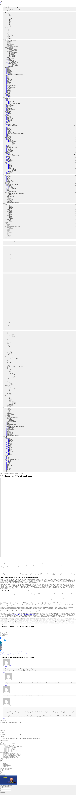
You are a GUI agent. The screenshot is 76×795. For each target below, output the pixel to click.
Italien (10, 217)
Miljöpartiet (11, 171)
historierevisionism (10, 151)
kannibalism (14, 170)
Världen (4, 203)
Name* (1, 770)
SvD (10, 21)
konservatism (9, 51)
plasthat (10, 166)
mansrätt (8, 156)
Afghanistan (9, 235)
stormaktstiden (9, 201)
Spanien (10, 216)
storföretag (9, 82)
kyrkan (10, 186)
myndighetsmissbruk (10, 105)
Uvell (8, 37)
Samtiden (8, 36)
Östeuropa (9, 219)
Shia (8, 135)
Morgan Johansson (15, 65)
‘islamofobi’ (9, 129)
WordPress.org (5, 766)
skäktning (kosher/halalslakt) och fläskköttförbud (15, 133)
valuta (8, 78)
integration (9, 139)
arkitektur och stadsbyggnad (12, 188)
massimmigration (8, 137)
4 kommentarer (20, 473)
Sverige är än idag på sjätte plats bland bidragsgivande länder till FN (23, 614)
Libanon (8, 230)
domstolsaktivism (10, 106)
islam (6, 123)
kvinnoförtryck (9, 130)
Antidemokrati (5, 97)
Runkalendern (9, 10)
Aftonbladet (11, 18)
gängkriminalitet (10, 118)
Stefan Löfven (14, 64)
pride (10, 158)
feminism (8, 153)
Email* (1, 772)
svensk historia (7, 192)
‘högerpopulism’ (10, 48)
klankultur (9, 227)
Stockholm (9, 176)
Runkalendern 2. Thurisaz (15, 755)
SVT (10, 15)
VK (7, 31)
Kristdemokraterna (12, 55)
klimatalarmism (9, 163)
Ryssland (6, 222)
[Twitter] (38, 640)
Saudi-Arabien (9, 232)
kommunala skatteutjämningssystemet (16, 74)
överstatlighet (7, 98)
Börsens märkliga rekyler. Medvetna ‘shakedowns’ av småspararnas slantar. (13, 654)
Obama (8, 224)
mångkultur (9, 159)
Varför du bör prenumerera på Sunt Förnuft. (12, 7)
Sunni (8, 134)
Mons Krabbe (9, 38)
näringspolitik (9, 80)
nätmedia (6, 27)
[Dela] (38, 650)
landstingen (9, 72)
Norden (8, 205)
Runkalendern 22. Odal (8, 750)
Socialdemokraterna (12, 63)
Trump (8, 225)
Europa (6, 204)
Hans (11, 665)
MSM (6, 12)
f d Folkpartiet (11, 58)
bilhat (10, 164)
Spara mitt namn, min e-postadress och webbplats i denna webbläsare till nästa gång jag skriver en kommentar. (21, 738)
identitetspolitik (7, 152)
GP (10, 22)
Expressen (11, 20)
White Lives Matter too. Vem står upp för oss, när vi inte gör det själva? (14, 653)
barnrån (10, 120)
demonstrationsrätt (10, 44)
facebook (8, 28)
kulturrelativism (10, 150)
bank (8, 81)
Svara (4, 672)
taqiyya (8, 128)
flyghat (10, 165)
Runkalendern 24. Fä (8, 748)
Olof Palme (5, 652)
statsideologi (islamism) (11, 124)
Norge (10, 206)
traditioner (9, 185)
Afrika (6, 238)
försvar (8, 94)
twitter (8, 30)
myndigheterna (9, 71)
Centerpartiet (11, 60)
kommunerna (9, 73)
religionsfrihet (9, 45)
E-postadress (3, 734)
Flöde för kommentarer (7, 765)
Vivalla (13, 144)
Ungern (10, 221)
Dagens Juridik (9, 34)
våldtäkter (9, 121)
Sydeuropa (9, 215)
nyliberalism (9, 59)
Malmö (8, 178)
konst (8, 189)
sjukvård (8, 86)
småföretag (9, 83)
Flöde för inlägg (5, 764)
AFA (8, 110)
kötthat (10, 167)
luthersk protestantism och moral (12, 184)
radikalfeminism (12, 154)
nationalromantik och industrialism (13, 202)
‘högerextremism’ (8, 111)
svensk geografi (7, 175)
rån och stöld (9, 119)
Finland (10, 208)
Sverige (4, 174)
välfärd (6, 84)
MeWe (8, 32)
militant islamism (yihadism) (14, 125)
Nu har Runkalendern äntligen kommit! (11, 746)
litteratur (8, 190)
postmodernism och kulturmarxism (11, 147)
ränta (8, 77)
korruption (9, 116)
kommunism (7, 107)
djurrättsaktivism (10, 160)
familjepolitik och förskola (11, 85)
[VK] (38, 645)
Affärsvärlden (11, 25)
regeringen (9, 70)
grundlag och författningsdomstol (11, 40)
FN (7, 100)
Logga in (4, 763)
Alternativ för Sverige (13, 50)
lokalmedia (9, 26)
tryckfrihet (9, 42)
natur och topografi (10, 181)
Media (4, 11)
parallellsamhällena (12, 141)
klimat (6, 162)
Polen (10, 220)
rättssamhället (7, 93)
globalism (9, 148)
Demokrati (4, 39)
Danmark (11, 207)
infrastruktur (9, 91)
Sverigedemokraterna (13, 49)
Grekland (11, 218)
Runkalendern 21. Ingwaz (8, 751)
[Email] (38, 647)
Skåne (8, 179)
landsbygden (9, 180)
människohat (11, 168)
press (8, 17)
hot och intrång (9, 117)
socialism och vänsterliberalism (12, 62)
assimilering (11, 140)
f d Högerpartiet (12, 53)
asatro (8, 197)
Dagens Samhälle (10, 35)
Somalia (8, 236)
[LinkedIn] (38, 641)
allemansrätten (11, 187)
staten (8, 68)
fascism (8, 114)
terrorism (8, 122)
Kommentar (2, 730)
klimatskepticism (10, 172)
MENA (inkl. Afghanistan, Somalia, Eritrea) (12, 226)
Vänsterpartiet (9, 108)
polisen (8, 95)
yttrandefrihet (9, 41)
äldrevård (8, 89)
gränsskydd (9, 138)
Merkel (10, 210)
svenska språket (7, 182)
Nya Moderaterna (12, 56)
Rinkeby (13, 142)
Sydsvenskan (11, 23)
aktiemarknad (9, 79)
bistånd (8, 92)
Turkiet (8, 229)
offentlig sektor (7, 67)
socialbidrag (9, 88)
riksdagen (9, 69)
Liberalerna (11, 66)
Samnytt (8, 33)
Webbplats (2, 736)
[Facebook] (38, 638)
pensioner (9, 90)
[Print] (38, 649)
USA (6, 223)
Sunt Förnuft (2, 0)
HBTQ (8, 157)
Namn (1, 732)
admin (15, 473)
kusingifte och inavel (10, 132)
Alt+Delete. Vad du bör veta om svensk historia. (13, 9)
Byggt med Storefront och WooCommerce (7, 794)
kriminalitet (7, 115)
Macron (10, 214)
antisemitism (9, 131)
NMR (10, 113)
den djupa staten (8, 104)
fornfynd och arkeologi (11, 196)
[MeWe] (38, 643)
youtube (8, 29)
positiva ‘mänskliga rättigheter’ (14, 103)
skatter (8, 76)
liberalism (9, 57)
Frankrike (9, 213)
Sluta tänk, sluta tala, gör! (8, 747)
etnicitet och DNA (10, 195)
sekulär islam (9, 136)
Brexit (10, 212)
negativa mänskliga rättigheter (12, 46)
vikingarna (9, 198)
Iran (8, 234)
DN (10, 19)
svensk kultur (7, 183)
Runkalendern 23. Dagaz (8, 749)
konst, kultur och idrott (11, 87)
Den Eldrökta (7, 8)
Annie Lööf (14, 61)
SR (9, 14)
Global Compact (12, 102)
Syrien (8, 231)
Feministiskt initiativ (15, 155)
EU (7, 99)
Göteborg (8, 177)
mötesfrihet (9, 43)
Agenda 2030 (11, 101)
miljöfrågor (9, 173)
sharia (8, 127)
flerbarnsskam (14, 169)
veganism (11, 161)
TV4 (10, 16)
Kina (6, 237)
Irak (8, 233)
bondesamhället (10, 199)
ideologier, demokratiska (9, 47)
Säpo (10, 96)
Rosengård (13, 143)
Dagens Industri (12, 24)
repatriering (9, 146)
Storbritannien (9, 211)
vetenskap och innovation (11, 191)
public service (9, 13)
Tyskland (8, 209)
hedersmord (11, 228)
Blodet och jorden (7, 745)
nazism (8, 112)
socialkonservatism (10, 54)
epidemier (9, 145)
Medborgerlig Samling (13, 52)
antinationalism (9, 149)
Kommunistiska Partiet (11, 109)
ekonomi (6, 75)
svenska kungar (10, 200)
